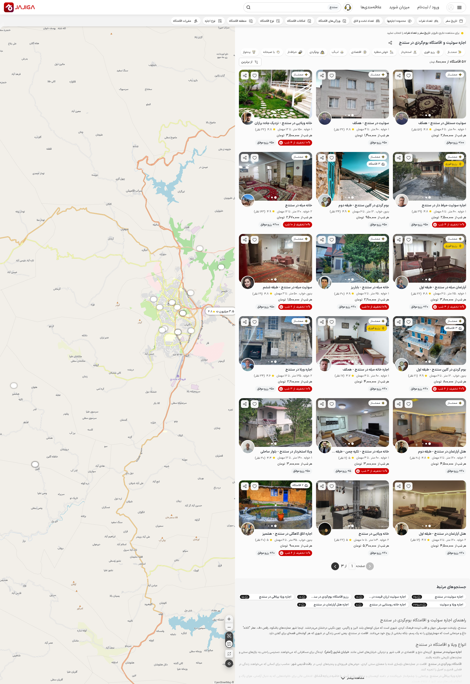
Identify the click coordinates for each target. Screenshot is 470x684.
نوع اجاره (210, 21)
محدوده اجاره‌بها (396, 21)
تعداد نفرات (425, 21)
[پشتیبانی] (348, 7)
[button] (428, 7)
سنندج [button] (333, 7)
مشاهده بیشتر (355, 678)
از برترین (246, 62)
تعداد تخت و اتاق (363, 21)
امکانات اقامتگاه (296, 21)
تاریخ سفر (451, 21)
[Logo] (9, 7)
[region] (117, 355)
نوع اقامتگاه (267, 21)
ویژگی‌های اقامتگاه (329, 21)
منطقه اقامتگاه (238, 21)
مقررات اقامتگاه (182, 21)
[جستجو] (248, 7)
